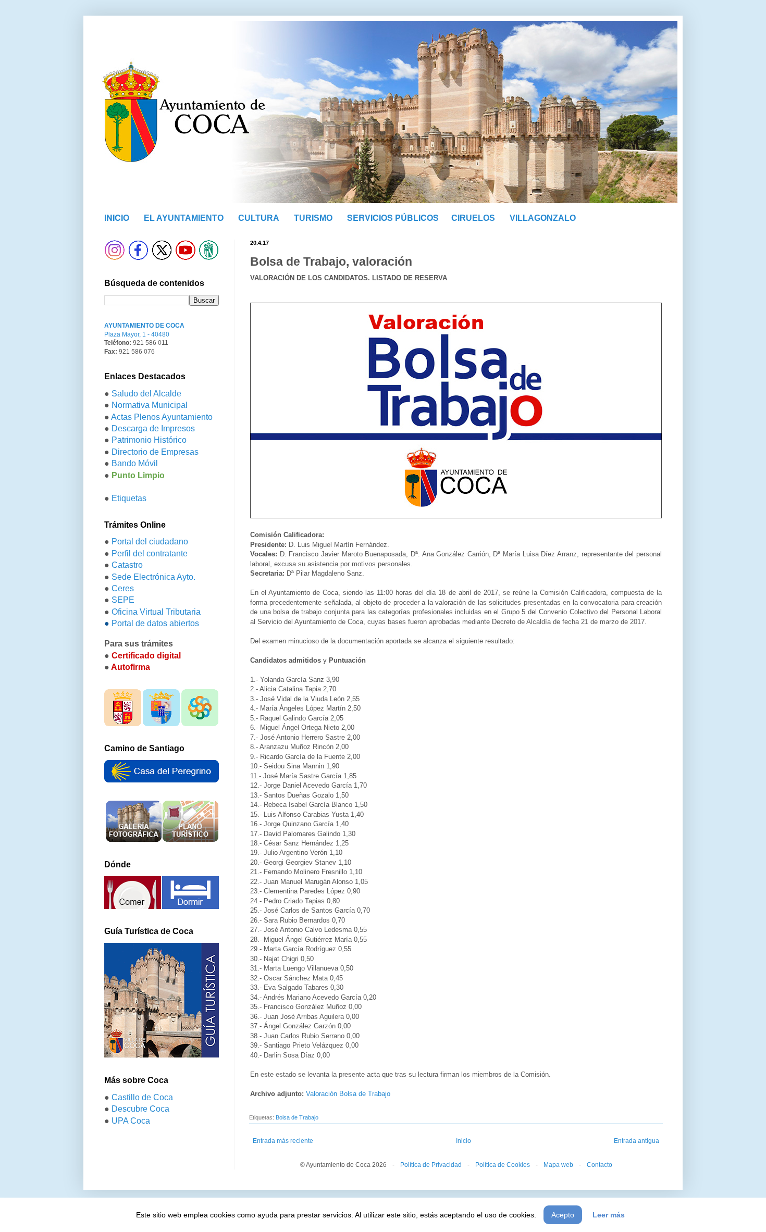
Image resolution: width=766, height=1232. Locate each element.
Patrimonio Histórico (149, 439)
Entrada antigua (636, 1140)
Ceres (123, 588)
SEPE (123, 599)
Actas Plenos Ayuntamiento (162, 417)
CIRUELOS (473, 218)
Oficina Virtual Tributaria (156, 611)
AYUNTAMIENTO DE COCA (144, 325)
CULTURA (258, 218)
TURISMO (313, 218)
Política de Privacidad (431, 1164)
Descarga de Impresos (153, 428)
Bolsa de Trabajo (297, 1117)
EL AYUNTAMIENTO (184, 218)
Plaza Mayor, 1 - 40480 (136, 334)
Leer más (608, 1215)
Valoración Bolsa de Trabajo (349, 1094)
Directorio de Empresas (155, 451)
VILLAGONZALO (543, 218)
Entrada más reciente (283, 1140)
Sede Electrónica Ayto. (153, 577)
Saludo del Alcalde (146, 393)
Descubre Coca (140, 1108)
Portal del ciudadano (150, 541)
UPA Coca (131, 1120)
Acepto (562, 1215)
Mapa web (558, 1164)
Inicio (463, 1140)
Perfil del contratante (150, 553)
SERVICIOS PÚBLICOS (393, 217)
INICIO (116, 217)
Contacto (599, 1164)
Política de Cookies (502, 1164)
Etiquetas (129, 498)
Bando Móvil (135, 463)
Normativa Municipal (150, 405)
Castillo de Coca (142, 1097)
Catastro (127, 565)
